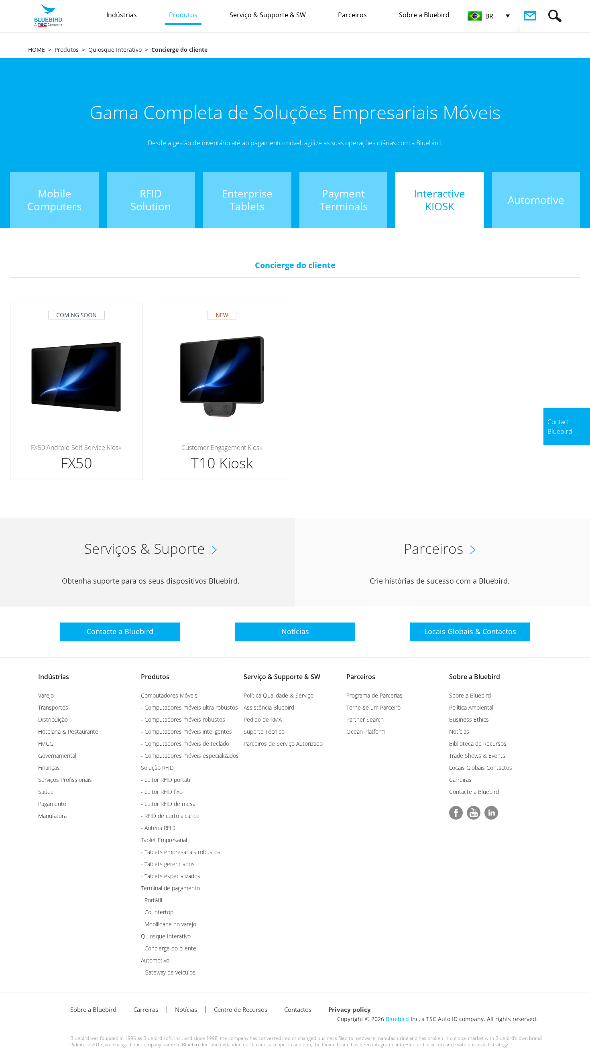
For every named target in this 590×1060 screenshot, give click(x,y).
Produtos (67, 49)
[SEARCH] (555, 16)
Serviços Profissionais (65, 779)
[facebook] (456, 813)
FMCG (45, 743)
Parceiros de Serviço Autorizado (283, 743)
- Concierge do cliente (168, 948)
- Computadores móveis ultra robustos (189, 707)
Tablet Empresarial (164, 840)
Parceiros (360, 676)
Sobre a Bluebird (474, 676)
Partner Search (365, 719)
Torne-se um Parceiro (373, 707)
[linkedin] (491, 813)
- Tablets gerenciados (168, 864)
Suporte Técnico (264, 731)
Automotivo (155, 960)
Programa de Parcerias (374, 695)
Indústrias (53, 676)
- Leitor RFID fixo (162, 792)
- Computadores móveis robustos (183, 719)
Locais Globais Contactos (480, 767)
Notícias (459, 731)
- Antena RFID (158, 828)
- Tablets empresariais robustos (180, 852)
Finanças (49, 767)
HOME (36, 49)
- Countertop (157, 912)
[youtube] (473, 813)
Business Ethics (469, 719)
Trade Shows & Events (477, 755)
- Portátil (151, 900)
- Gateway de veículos (168, 972)
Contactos (297, 1009)
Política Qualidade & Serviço (278, 695)
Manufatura (52, 816)
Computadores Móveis (169, 695)
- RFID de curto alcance (170, 816)
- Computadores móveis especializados (190, 755)
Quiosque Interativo (115, 49)
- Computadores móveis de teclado (185, 743)
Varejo (46, 695)
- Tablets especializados (170, 876)
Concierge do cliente (295, 265)
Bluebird (397, 1019)
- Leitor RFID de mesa (168, 804)
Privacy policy (349, 1009)
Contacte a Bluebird (474, 792)
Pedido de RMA (263, 719)
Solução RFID (157, 767)
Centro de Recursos (240, 1009)
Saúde (46, 792)
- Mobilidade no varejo (168, 924)
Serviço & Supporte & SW (282, 676)
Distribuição (53, 719)
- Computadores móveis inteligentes (186, 731)
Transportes (53, 707)
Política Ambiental (471, 707)
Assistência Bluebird (269, 707)
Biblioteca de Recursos (478, 743)
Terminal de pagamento (170, 888)
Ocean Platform (365, 731)
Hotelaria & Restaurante (68, 731)
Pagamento (52, 804)
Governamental (57, 755)
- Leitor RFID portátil (166, 779)
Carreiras (460, 779)
